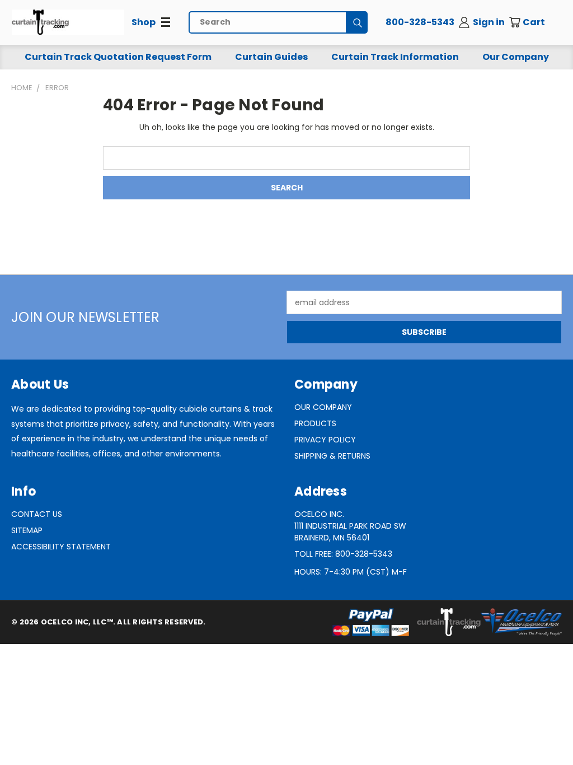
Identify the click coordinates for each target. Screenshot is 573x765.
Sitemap (27, 530)
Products (315, 423)
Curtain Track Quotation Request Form (118, 56)
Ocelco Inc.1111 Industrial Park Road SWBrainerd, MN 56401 (350, 526)
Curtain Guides (271, 56)
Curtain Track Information (395, 56)
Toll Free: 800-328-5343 (343, 553)
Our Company (515, 56)
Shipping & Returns (332, 455)
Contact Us (36, 514)
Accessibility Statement (61, 546)
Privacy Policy (325, 439)
